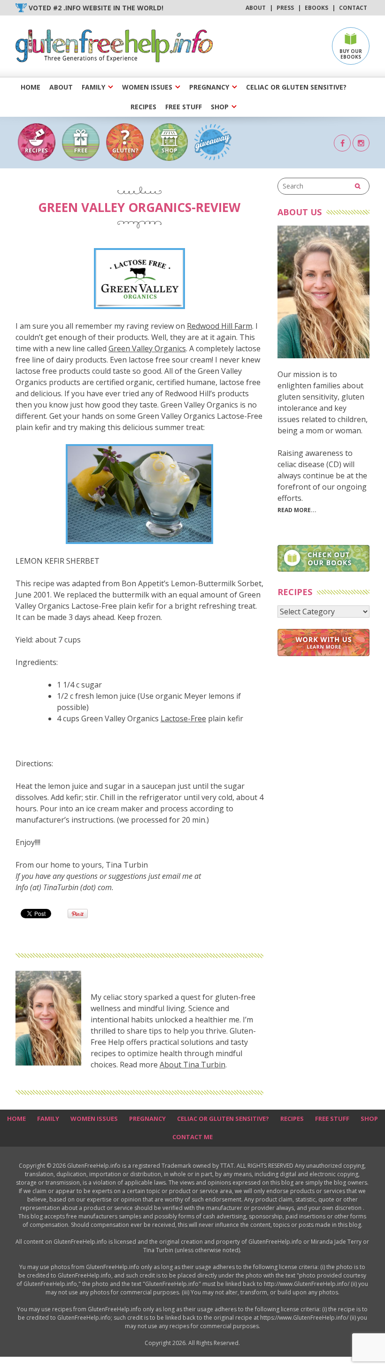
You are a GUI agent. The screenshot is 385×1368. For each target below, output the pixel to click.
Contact (353, 8)
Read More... (296, 510)
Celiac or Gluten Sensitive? (296, 87)
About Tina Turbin (192, 1064)
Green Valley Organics (147, 348)
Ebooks (316, 8)
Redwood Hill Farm (219, 326)
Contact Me (192, 1137)
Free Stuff (183, 106)
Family (93, 87)
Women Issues (147, 87)
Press (285, 8)
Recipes (143, 106)
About (256, 8)
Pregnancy (209, 87)
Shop (220, 106)
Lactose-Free (183, 718)
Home (30, 87)
